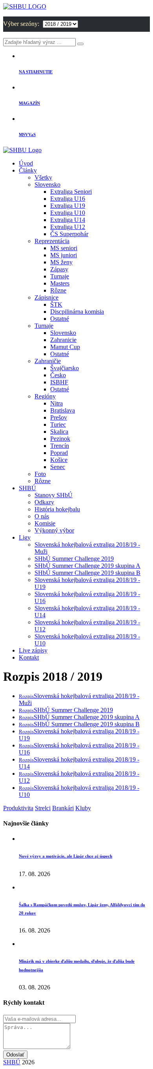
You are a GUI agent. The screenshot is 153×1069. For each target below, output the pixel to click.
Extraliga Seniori (71, 191)
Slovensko (47, 184)
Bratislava (62, 410)
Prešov (58, 417)
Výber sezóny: (22, 23)
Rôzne (58, 290)
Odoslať (15, 1055)
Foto (40, 474)
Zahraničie (48, 361)
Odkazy (44, 502)
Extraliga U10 (67, 212)
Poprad (59, 452)
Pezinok (60, 438)
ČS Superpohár (69, 234)
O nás (42, 516)
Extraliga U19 (67, 205)
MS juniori (63, 255)
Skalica (59, 431)
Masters (59, 283)
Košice (58, 459)
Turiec (58, 424)
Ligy (25, 537)
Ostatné (59, 318)
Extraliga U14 (67, 219)
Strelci (43, 808)
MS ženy (61, 262)
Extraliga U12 (67, 227)
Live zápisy (33, 650)
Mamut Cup (65, 347)
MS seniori (63, 248)
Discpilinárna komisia (77, 311)
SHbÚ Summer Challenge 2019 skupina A (87, 565)
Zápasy (59, 269)
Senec (57, 467)
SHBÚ (27, 488)
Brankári (63, 808)
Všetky (43, 177)
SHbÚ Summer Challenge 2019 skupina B (87, 572)
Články (28, 170)
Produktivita (18, 808)
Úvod (26, 163)
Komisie (45, 523)
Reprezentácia (52, 241)
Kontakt (29, 657)
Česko (58, 375)
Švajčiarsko (64, 368)
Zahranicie (63, 339)
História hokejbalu (57, 509)
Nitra (56, 403)
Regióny (45, 396)
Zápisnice (46, 297)
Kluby (83, 808)
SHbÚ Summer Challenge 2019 (74, 558)
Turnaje (59, 276)
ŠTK (56, 304)
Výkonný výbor (54, 530)
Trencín (59, 445)
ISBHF (59, 382)
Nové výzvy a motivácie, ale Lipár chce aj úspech (65, 856)
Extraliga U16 (67, 198)
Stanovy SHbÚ (54, 495)
